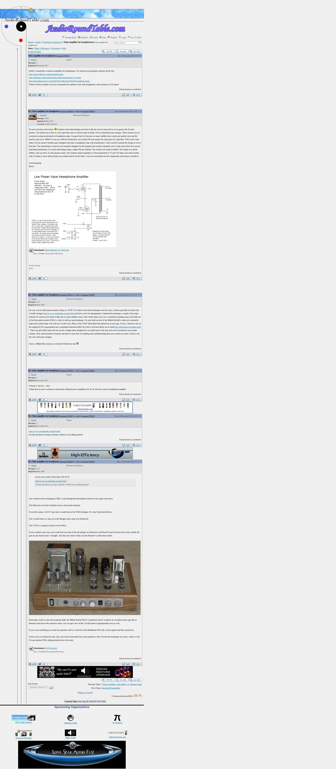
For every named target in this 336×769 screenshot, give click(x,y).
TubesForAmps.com (117, 737)
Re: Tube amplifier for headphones (43, 111)
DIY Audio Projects (23, 722)
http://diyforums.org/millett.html (128, 327)
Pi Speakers (117, 723)
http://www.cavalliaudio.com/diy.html (58, 313)
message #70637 (67, 416)
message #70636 (67, 371)
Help (103, 37)
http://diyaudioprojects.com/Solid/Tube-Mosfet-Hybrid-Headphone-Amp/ (59, 81)
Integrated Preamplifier (110, 688)
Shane (33, 299)
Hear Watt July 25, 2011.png (57, 250)
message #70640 (67, 462)
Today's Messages (41, 48)
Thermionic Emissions (52, 42)
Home (30, 42)
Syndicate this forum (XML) (123, 696)
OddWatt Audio (70, 723)
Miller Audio (70, 738)
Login (123, 37)
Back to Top (85, 693)
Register (113, 37)
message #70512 (67, 295)
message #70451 (63, 56)
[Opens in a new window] (72, 768)
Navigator (55, 48)
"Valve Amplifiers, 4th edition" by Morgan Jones (121, 684)
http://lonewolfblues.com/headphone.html (46, 74)
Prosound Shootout (24, 738)
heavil (33, 60)
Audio (38, 42)
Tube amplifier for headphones (42, 56)
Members (84, 37)
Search (95, 37)
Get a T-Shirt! (135, 37)
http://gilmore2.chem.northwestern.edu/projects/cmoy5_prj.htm (55, 78)
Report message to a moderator (130, 89)
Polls (64, 48)
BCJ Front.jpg (51, 648)
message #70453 (67, 111)
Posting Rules (70, 37)
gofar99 (43, 115)
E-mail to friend (34, 52)
